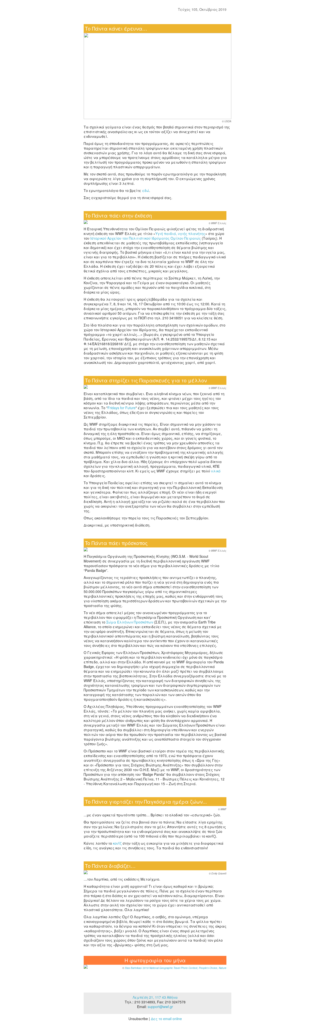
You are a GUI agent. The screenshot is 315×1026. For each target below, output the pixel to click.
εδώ (145, 190)
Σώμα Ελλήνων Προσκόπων (129, 622)
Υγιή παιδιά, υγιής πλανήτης (180, 233)
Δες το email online (166, 1018)
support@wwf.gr (160, 1006)
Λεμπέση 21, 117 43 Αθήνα (155, 997)
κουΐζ (117, 843)
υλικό (215, 470)
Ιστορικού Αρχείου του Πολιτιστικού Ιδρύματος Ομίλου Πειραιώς (145, 238)
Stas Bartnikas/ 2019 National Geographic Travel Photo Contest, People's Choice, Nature (175, 968)
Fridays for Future (122, 407)
